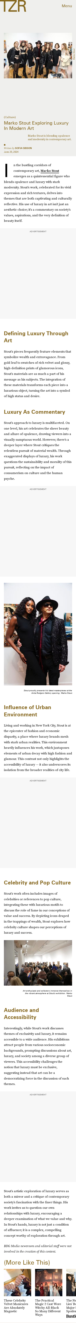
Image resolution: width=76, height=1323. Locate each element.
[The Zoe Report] (13, 6)
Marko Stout (50, 170)
